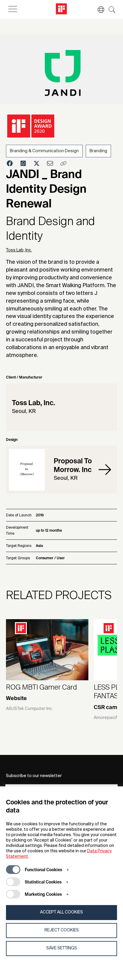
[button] (98, 9)
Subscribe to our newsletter (34, 776)
